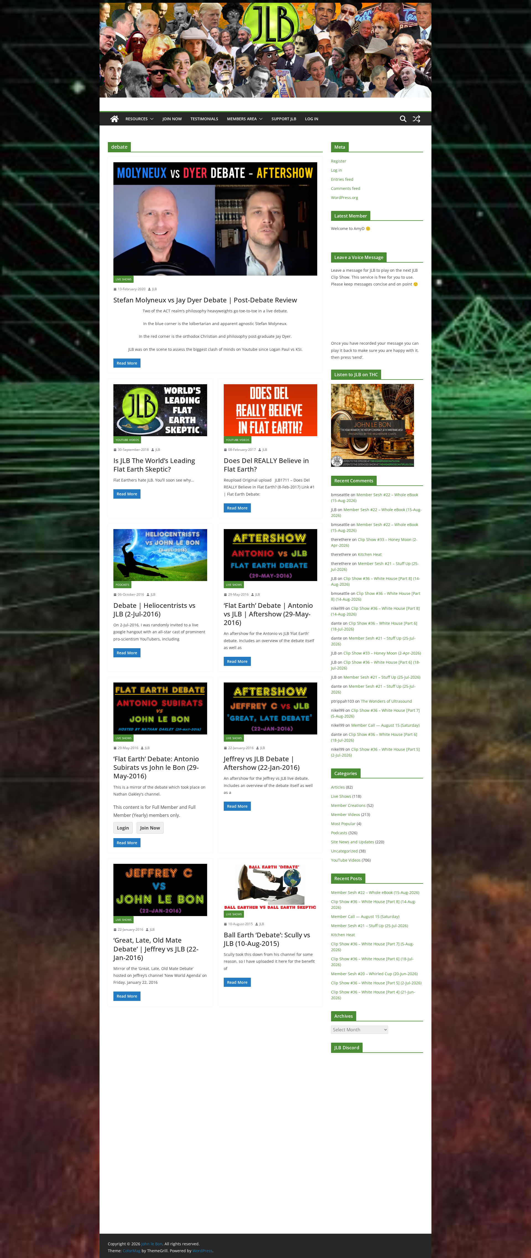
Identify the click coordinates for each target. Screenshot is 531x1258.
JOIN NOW (172, 118)
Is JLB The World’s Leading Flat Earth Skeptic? (154, 465)
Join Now (150, 828)
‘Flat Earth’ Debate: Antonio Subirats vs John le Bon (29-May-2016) (156, 767)
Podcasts (122, 585)
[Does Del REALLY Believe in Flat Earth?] (270, 410)
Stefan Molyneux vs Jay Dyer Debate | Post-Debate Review (205, 299)
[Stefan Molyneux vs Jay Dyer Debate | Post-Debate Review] (215, 219)
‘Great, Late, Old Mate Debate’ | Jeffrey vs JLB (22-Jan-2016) (156, 948)
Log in (336, 170)
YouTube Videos (127, 440)
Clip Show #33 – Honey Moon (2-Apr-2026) (382, 653)
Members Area (242, 118)
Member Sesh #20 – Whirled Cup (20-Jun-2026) (374, 973)
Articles (338, 787)
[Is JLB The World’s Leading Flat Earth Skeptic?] (160, 410)
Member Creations (348, 805)
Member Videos (345, 814)
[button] (151, 119)
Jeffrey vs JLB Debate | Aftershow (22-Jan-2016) (262, 763)
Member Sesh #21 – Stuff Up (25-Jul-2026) (381, 677)
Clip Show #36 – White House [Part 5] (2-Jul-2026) (376, 982)
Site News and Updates (352, 841)
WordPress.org (344, 197)
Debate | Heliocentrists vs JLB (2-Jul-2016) (154, 609)
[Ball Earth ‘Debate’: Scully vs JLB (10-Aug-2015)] (270, 887)
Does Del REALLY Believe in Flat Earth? (266, 465)
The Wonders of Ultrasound (386, 701)
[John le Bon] (265, 7)
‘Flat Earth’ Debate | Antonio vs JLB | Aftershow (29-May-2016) (268, 614)
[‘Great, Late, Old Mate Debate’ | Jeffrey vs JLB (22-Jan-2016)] (160, 890)
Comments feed (345, 188)
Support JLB (284, 118)
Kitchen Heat (370, 554)
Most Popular (343, 823)
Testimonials (204, 118)
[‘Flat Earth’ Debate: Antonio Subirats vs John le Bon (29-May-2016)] (160, 708)
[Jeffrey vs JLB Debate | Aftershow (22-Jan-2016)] (270, 708)
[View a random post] (416, 118)
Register (338, 161)
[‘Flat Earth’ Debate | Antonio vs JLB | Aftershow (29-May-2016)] (270, 555)
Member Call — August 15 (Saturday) (385, 725)
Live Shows (123, 279)
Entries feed (342, 179)
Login (123, 828)
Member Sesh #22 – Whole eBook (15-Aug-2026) (375, 892)
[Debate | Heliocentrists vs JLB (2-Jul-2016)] (160, 555)
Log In (311, 118)
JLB (154, 289)
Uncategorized (344, 851)
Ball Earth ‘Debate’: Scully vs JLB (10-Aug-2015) (267, 939)
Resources (137, 118)
